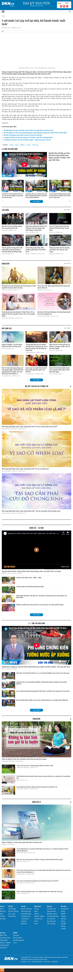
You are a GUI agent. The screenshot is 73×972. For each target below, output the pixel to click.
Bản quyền (55, 961)
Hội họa (36, 911)
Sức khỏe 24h (3, 948)
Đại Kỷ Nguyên (56, 957)
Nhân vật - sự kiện (6, 573)
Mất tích (22, 145)
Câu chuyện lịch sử (6, 375)
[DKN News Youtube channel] (61, 6)
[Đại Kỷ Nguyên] (8, 3)
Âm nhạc (36, 909)
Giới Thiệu (12, 6)
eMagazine (36, 718)
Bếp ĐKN (63, 914)
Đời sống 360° (64, 909)
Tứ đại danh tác (25, 919)
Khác (3, 16)
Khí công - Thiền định (5, 943)
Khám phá (63, 919)
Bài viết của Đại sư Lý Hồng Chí (36, 386)
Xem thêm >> (67, 210)
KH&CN (15, 933)
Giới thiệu (23, 961)
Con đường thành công (52, 916)
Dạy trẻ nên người (51, 921)
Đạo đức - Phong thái (31, 253)
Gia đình (63, 911)
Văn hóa (51, 374)
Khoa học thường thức (18, 940)
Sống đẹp (63, 916)
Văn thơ (36, 921)
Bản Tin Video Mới (38, 623)
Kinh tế (3, 253)
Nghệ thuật (40, 290)
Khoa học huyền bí (17, 938)
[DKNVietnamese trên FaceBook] (60, 3)
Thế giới (4, 348)
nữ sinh (28, 145)
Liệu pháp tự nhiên (4, 945)
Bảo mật (47, 961)
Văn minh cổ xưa (38, 919)
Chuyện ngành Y (4, 940)
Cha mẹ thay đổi (51, 919)
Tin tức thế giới (12, 909)
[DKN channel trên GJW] (66, 3)
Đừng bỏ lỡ (36, 802)
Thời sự (27, 232)
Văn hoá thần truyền (30, 352)
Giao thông (3, 919)
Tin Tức (3, 669)
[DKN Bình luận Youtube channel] (64, 6)
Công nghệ (16, 935)
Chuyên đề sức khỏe (5, 938)
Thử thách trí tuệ (51, 909)
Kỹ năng (63, 921)
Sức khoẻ (63, 928)
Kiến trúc (36, 914)
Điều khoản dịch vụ (37, 961)
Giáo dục (49, 906)
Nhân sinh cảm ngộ (6, 290)
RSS (29, 961)
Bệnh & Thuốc (3, 935)
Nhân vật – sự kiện (36, 528)
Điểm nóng (4, 230)
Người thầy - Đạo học (52, 914)
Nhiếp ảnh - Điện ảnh (39, 916)
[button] (70, 201)
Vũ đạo (36, 924)
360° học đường (51, 924)
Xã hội (1, 914)
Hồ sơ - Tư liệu (11, 914)
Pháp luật (2, 916)
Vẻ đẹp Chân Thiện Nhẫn (8, 318)
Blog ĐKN (63, 924)
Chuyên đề (23, 921)
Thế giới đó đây (12, 916)
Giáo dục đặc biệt (51, 911)
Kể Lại (17, 145)
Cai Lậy (11, 145)
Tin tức (15, 943)
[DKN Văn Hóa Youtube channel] (67, 6)
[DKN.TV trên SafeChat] (58, 3)
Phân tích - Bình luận (13, 911)
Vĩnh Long (35, 145)
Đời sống (51, 350)
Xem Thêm (36, 201)
